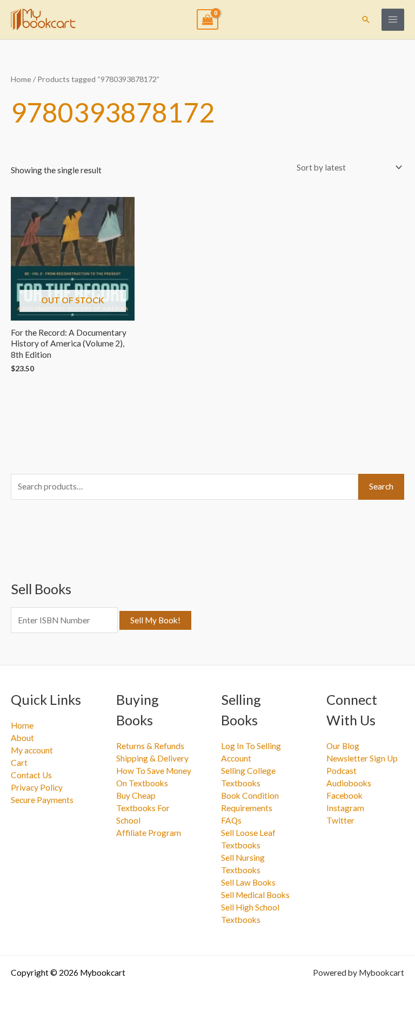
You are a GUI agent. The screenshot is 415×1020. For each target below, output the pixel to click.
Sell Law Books (248, 882)
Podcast (341, 771)
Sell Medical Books (255, 895)
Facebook (344, 795)
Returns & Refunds (150, 746)
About (22, 738)
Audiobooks (348, 783)
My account (32, 750)
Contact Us (31, 775)
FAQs (231, 820)
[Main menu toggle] (392, 20)
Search (381, 486)
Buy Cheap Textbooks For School (143, 808)
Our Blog (342, 746)
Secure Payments (42, 800)
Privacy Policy (37, 787)
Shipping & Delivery (152, 758)
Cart (19, 762)
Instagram (345, 808)
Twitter (340, 820)
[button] (366, 19)
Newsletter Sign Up (362, 758)
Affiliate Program (148, 833)
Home (21, 79)
